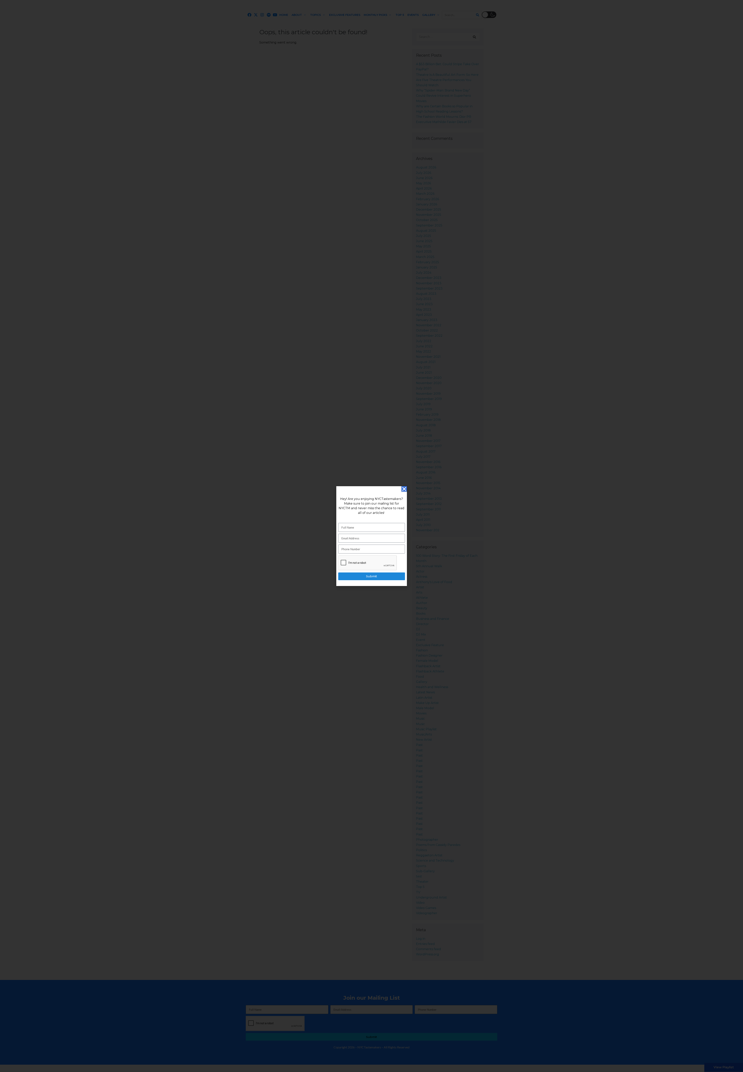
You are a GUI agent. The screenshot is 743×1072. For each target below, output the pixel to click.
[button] (404, 489)
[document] (371, 536)
